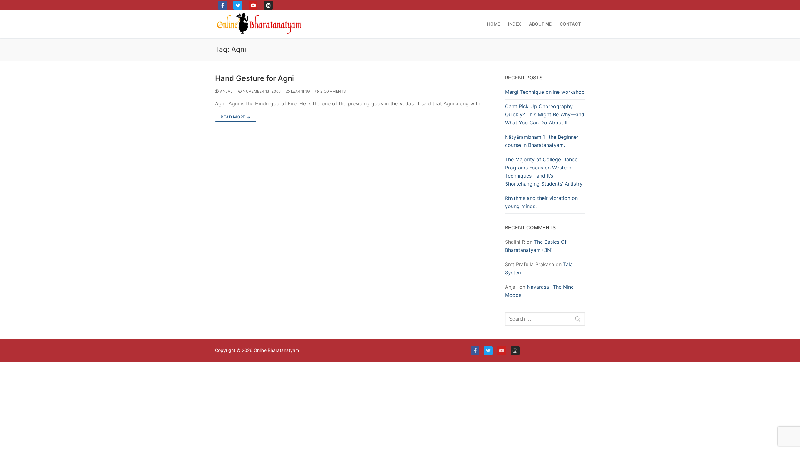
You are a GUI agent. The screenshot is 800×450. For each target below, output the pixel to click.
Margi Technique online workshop (545, 92)
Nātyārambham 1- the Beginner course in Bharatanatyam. (541, 141)
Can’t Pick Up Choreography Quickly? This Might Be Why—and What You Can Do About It (544, 114)
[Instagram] (268, 5)
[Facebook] (222, 5)
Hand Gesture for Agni (254, 78)
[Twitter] (237, 5)
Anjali (226, 91)
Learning (300, 91)
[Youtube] (253, 5)
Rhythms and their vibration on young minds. (541, 202)
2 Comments (332, 91)
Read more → (236, 116)
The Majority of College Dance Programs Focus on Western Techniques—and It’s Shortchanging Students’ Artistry (543, 171)
